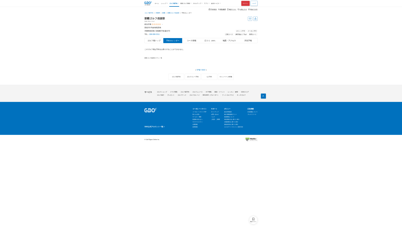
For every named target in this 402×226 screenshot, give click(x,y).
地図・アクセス (229, 41)
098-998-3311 (154, 34)
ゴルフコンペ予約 (193, 77)
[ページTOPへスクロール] (263, 96)
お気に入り (243, 9)
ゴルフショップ (162, 92)
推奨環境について (229, 117)
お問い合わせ (215, 114)
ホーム (157, 3)
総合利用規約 (228, 112)
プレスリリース (251, 114)
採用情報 (195, 127)
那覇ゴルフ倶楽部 (173, 13)
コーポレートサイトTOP (199, 112)
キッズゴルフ (241, 95)
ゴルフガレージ (194, 95)
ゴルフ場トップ (154, 41)
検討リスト (232, 9)
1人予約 (209, 77)
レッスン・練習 (233, 92)
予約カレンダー (172, 41)
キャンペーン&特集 (226, 77)
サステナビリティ (198, 122)
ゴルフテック (182, 95)
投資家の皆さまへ (198, 119)
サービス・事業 (197, 117)
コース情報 (191, 41)
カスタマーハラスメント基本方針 (233, 127)
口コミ (210, 41)
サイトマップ (215, 112)
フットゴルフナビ (228, 95)
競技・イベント (220, 92)
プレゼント (171, 95)
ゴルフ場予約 (148, 13)
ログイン (245, 3)
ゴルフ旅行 (160, 95)
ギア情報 (208, 92)
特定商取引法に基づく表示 (231, 119)
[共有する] (255, 19)
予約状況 (214, 9)
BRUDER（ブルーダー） (211, 95)
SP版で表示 (201, 70)
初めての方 (254, 9)
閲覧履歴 (223, 9)
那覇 (163, 13)
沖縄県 (158, 13)
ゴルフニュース (197, 92)
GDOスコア (245, 92)
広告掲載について (252, 112)
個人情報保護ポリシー (230, 114)
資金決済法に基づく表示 (231, 124)
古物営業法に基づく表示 (231, 122)
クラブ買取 (173, 92)
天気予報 (248, 41)
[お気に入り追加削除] (250, 19)
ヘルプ (254, 3)
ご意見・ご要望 (215, 119)
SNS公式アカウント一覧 (153, 127)
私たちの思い (196, 114)
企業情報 (195, 124)
